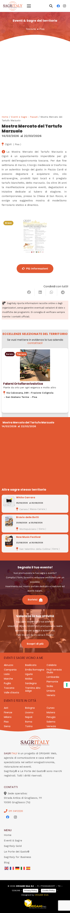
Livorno (29, 712)
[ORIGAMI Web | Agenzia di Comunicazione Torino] (35, 904)
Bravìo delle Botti (27, 517)
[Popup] (51, 6)
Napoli (28, 717)
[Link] (35, 380)
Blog (7, 862)
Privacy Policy (30, 890)
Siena (7, 726)
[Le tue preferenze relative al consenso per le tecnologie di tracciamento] (67, 685)
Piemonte (52, 681)
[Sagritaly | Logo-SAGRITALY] (12, 6)
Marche (8, 678)
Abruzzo (8, 665)
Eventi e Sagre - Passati (24, 116)
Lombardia (53, 677)
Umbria (51, 691)
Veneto (51, 695)
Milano (8, 717)
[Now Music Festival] (9, 541)
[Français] (12, 868)
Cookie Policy (48, 890)
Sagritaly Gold (13, 846)
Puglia (7, 683)
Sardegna (31, 683)
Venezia (51, 726)
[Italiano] (23, 868)
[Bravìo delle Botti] (9, 521)
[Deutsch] (17, 868)
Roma (28, 721)
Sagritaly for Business (17, 857)
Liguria (29, 674)
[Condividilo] (29, 292)
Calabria (51, 665)
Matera (51, 712)
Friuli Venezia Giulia (54, 671)
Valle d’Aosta (11, 692)
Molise (28, 678)
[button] (29, 6)
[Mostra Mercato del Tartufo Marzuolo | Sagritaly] (35, 236)
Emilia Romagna (34, 669)
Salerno (51, 721)
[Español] (28, 868)
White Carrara (25, 497)
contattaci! (35, 343)
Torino (29, 726)
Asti (6, 708)
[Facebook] (58, 6)
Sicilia (50, 686)
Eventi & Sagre (13, 840)
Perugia (51, 717)
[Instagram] (64, 6)
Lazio (7, 674)
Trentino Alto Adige (32, 689)
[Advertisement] (35, 78)
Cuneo (51, 708)
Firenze (8, 712)
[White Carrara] (9, 501)
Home (5, 116)
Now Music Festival (28, 537)
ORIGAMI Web (42, 895)
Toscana (31, 29)
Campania (10, 669)
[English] (6, 868)
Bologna (30, 708)
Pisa (42, 29)
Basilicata (30, 665)
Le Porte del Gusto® (16, 851)
